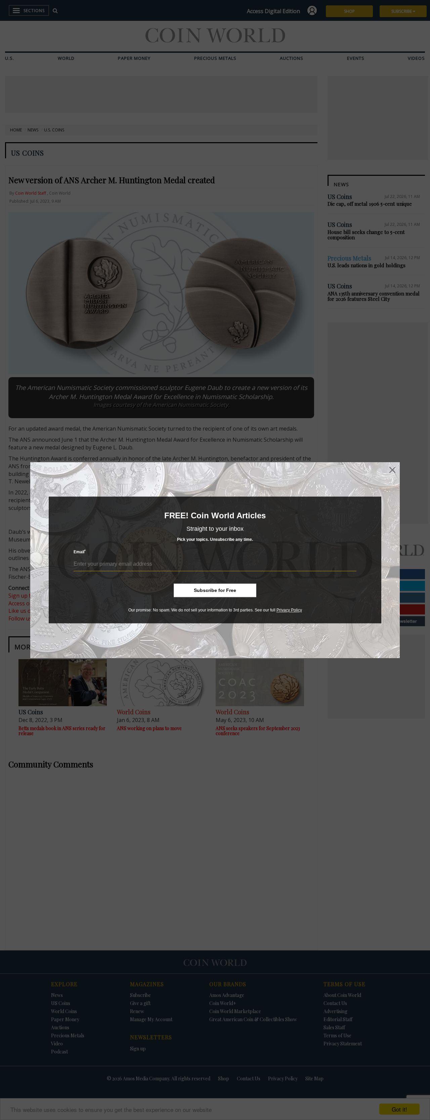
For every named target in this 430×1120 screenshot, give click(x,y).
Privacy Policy (289, 610)
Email (80, 552)
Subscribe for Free (215, 590)
